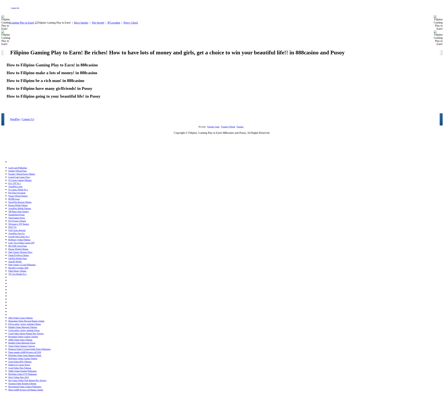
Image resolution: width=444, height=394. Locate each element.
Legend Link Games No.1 (19, 236)
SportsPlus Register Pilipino (20, 202)
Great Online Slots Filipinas (19, 368)
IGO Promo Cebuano (17, 221)
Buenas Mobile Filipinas (18, 249)
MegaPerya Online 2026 (18, 268)
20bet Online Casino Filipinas (20, 318)
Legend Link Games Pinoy (19, 177)
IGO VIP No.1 (14, 183)
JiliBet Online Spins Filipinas (20, 340)
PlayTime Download (16, 193)
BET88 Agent (14, 199)
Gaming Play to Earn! (22, 22)
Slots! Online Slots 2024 (18, 377)
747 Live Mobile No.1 (17, 274)
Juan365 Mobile (15, 261)
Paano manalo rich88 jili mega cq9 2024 (24, 352)
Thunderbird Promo (16, 215)
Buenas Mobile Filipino (18, 205)
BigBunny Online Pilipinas (19, 240)
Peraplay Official (228, 127)
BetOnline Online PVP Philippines (22, 374)
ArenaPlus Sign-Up (16, 233)
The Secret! (98, 22)
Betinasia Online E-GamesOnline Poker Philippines (29, 349)
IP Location (114, 22)
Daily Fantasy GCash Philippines (22, 265)
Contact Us (28, 119)
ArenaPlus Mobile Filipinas (19, 208)
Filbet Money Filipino (17, 271)
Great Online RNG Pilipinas (20, 361)
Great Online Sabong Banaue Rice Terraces (26, 333)
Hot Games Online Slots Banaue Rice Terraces (27, 380)
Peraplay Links (213, 127)
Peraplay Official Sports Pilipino (21, 174)
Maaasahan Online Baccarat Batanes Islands (26, 321)
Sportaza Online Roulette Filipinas (22, 383)
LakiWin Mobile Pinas (17, 258)
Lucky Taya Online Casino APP (21, 243)
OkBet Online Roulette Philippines (22, 371)
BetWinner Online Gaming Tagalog (22, 358)
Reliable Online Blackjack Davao (21, 343)
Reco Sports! (81, 22)
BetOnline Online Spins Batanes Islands (24, 355)
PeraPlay (15, 119)
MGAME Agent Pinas (17, 246)
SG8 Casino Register (17, 230)
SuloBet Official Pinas (17, 171)
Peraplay (240, 127)
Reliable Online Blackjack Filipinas (22, 327)
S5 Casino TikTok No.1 (18, 189)
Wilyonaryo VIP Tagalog (18, 224)
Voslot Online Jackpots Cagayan (21, 346)
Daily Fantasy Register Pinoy (20, 252)
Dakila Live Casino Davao (19, 365)
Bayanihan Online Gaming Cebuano (23, 336)
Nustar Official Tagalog (18, 196)
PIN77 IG (12, 227)
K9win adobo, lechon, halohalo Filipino (24, 324)
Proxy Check (130, 22)
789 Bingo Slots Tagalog (18, 211)
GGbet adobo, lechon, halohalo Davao (24, 330)
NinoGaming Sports (16, 218)
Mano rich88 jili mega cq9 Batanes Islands (25, 390)
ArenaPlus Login (15, 186)
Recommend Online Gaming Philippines (24, 386)
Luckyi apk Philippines (17, 168)
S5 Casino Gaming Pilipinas (20, 180)
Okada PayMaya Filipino (18, 255)
